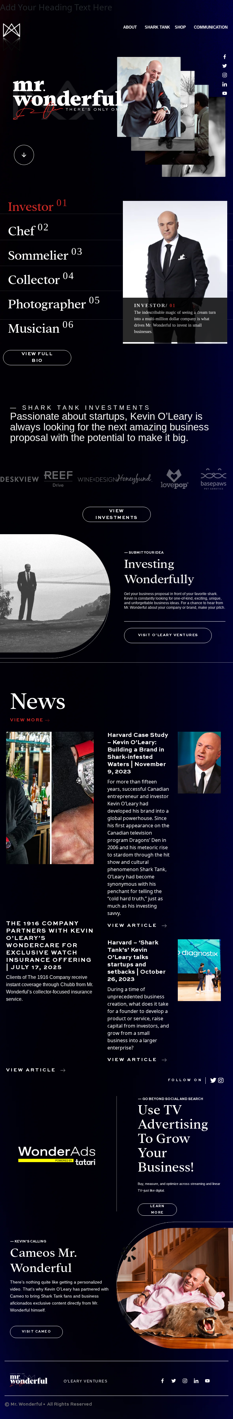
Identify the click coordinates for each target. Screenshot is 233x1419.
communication (211, 27)
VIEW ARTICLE (31, 1070)
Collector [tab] (41, 278)
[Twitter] (213, 1080)
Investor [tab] (38, 205)
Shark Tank (157, 27)
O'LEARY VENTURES (85, 1381)
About (130, 27)
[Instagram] (221, 1080)
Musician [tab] (41, 327)
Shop (180, 27)
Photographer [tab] (54, 303)
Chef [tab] (28, 230)
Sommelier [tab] (45, 254)
